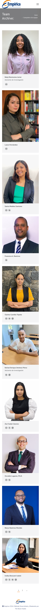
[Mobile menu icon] (37, 4)
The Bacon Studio (20, 609)
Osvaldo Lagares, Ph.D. (13, 476)
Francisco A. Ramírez (12, 256)
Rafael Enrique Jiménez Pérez (16, 368)
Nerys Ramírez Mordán (13, 528)
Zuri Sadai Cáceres (12, 424)
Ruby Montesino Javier (13, 77)
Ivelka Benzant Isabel (13, 576)
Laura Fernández (11, 145)
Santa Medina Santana (13, 206)
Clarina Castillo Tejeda (13, 315)
